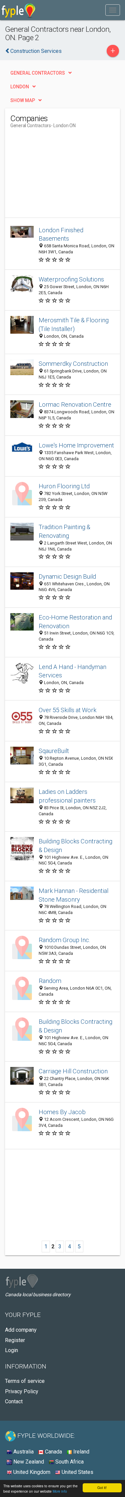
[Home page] (18, 10)
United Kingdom (31, 1472)
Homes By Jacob (62, 1111)
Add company (21, 1330)
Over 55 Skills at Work (67, 710)
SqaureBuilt (54, 750)
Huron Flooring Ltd (64, 486)
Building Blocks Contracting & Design (75, 845)
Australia (23, 1451)
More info (60, 1491)
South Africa (69, 1462)
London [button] (19, 86)
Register (15, 1340)
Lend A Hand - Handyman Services (72, 671)
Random (50, 980)
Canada (53, 1451)
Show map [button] (22, 100)
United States (76, 1472)
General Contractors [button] (37, 73)
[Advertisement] (60, 176)
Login (11, 1350)
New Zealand (28, 1462)
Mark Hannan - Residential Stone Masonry (73, 895)
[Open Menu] (112, 10)
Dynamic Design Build (67, 576)
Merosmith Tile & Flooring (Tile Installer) (74, 324)
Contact (14, 1401)
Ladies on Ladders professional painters (67, 796)
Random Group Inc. (64, 939)
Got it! (102, 1487)
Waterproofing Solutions (71, 279)
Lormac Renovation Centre (75, 404)
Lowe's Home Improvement (76, 445)
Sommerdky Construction (73, 363)
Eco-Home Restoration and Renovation (75, 622)
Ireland (80, 1451)
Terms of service (25, 1381)
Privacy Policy (21, 1391)
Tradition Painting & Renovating (64, 531)
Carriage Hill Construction (73, 1071)
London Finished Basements (61, 234)
